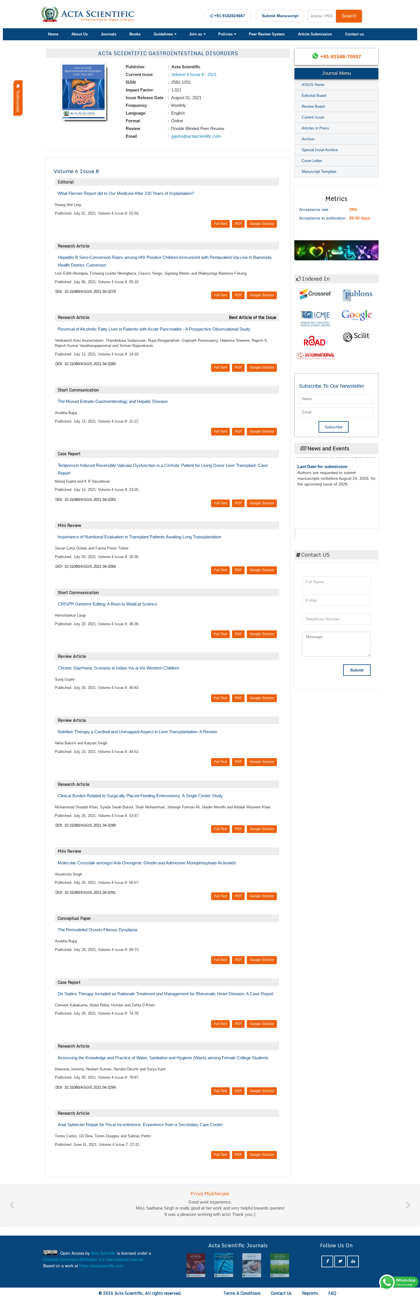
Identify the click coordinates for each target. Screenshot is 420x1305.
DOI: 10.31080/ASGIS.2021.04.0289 (85, 825)
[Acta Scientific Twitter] (340, 1267)
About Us (79, 34)
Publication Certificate (319, 483)
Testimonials (18, 100)
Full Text (220, 224)
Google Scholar (262, 224)
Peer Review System (267, 34)
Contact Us (281, 1299)
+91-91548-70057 (340, 56)
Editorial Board (314, 95)
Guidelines (163, 34)
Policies (225, 34)
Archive (308, 139)
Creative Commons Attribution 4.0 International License (93, 1265)
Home (53, 34)
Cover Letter (312, 161)
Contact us (354, 34)
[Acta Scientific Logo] (89, 14)
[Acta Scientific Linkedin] (353, 1267)
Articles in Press (315, 128)
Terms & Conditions (242, 1299)
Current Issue (313, 117)
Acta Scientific (317, 532)
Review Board (313, 106)
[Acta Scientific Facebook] (327, 1267)
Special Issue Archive (320, 150)
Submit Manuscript (280, 15)
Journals (108, 34)
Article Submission (315, 34)
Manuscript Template (319, 171)
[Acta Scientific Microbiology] (196, 1271)
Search (349, 15)
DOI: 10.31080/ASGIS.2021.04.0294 (85, 1087)
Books (135, 34)
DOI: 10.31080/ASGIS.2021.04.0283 (85, 499)
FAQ (332, 1299)
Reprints (310, 1299)
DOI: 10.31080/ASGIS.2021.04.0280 (85, 364)
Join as (195, 34)
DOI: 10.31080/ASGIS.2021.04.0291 (85, 892)
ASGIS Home (313, 85)
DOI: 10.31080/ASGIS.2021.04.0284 (85, 566)
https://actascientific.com (101, 1271)
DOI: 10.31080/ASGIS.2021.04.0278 (85, 291)
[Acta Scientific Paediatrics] (252, 1271)
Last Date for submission (322, 505)
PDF (238, 224)
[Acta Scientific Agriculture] (280, 1271)
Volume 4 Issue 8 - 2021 (193, 74)
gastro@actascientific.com (195, 136)
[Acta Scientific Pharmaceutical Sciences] (224, 1271)
